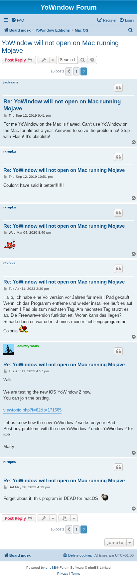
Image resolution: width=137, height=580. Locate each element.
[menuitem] (17, 20)
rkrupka (9, 151)
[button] (69, 71)
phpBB (51, 567)
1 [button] (76, 71)
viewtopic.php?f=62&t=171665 (32, 409)
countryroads (28, 346)
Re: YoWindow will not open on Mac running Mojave (62, 105)
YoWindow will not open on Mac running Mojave (60, 46)
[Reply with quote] (118, 88)
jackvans (10, 82)
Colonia (9, 263)
